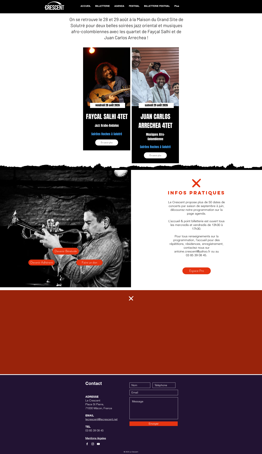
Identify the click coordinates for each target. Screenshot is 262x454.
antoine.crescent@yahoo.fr (192, 251)
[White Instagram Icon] (92, 444)
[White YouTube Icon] (98, 444)
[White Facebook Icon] (87, 444)
